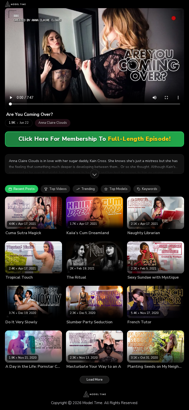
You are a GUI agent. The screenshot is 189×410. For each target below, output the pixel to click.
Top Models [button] (118, 189)
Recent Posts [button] (24, 189)
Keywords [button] (149, 189)
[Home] (15, 4)
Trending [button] (88, 189)
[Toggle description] (94, 173)
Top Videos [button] (58, 189)
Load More (95, 379)
